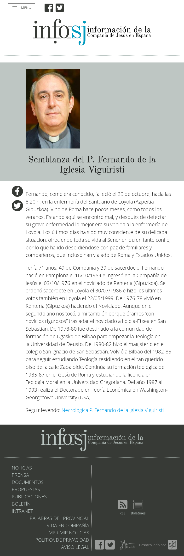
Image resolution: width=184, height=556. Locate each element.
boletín (21, 504)
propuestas (26, 490)
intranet (22, 511)
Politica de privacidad (62, 540)
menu (21, 8)
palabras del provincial (59, 518)
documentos (28, 482)
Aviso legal (75, 547)
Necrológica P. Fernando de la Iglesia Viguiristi (113, 410)
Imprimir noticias (68, 533)
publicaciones (29, 497)
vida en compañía (68, 526)
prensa (20, 475)
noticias (22, 468)
